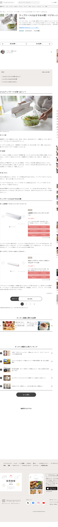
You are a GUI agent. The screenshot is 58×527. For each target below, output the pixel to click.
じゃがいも (39, 6)
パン (43, 6)
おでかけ (29, 463)
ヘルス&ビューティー (43, 463)
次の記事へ (39, 43)
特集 (5, 465)
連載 (9, 465)
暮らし (34, 463)
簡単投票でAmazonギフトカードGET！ (29, 27)
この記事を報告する (49, 293)
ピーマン (11, 6)
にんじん (33, 6)
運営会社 (51, 504)
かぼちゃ (16, 6)
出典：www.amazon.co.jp (4, 131)
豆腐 (29, 6)
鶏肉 (46, 6)
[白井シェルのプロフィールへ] (26, 52)
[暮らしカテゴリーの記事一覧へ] (21, 31)
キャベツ (25, 6)
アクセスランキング (26, 465)
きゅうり (20, 6)
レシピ (15, 463)
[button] (3, 216)
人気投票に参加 (44, 465)
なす (7, 6)
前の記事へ (13, 43)
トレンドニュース (7, 463)
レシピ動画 (53, 2)
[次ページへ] (34, 304)
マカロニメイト (15, 465)
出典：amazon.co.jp (21, 223)
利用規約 (55, 504)
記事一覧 (51, 499)
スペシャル (35, 465)
